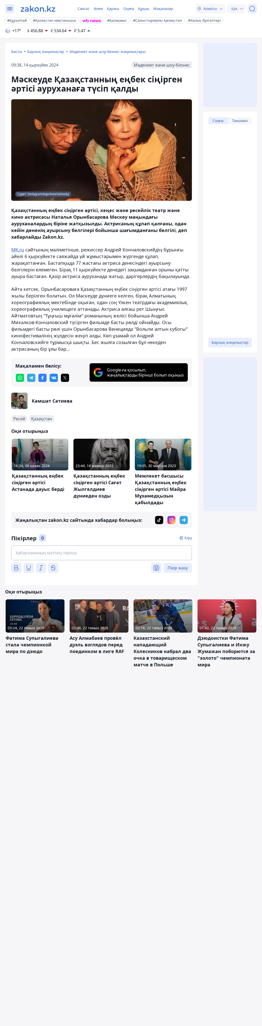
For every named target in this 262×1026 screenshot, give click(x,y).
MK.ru (17, 250)
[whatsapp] (20, 377)
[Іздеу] (252, 8)
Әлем (98, 8)
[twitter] (65, 377)
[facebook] (42, 377)
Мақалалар (163, 8)
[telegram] (31, 377)
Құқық (143, 8)
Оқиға (128, 8)
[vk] (53, 377)
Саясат (84, 8)
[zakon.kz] (38, 9)
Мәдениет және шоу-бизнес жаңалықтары (108, 51)
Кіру (188, 537)
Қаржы (113, 8)
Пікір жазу (178, 568)
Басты (16, 51)
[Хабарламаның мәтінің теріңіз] (101, 552)
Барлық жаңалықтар (45, 51)
